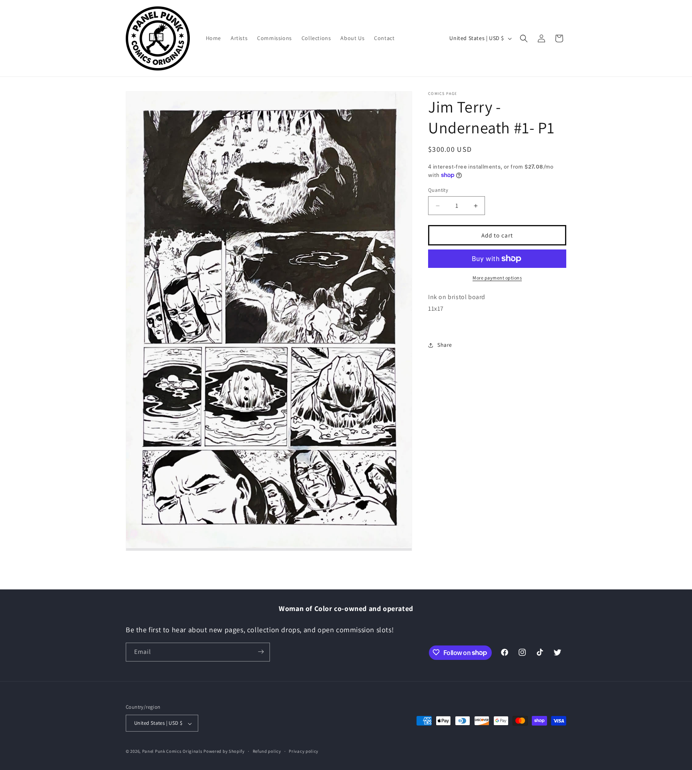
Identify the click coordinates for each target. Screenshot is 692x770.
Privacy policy (303, 751)
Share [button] (444, 344)
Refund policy (267, 751)
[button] (524, 38)
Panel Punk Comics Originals (172, 751)
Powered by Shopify (224, 751)
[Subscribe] (261, 651)
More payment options (497, 278)
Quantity (438, 190)
